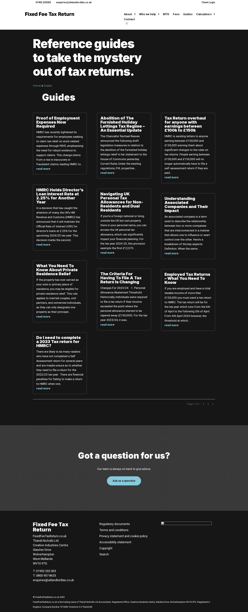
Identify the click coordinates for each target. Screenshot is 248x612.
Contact (129, 19)
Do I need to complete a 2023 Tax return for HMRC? (58, 341)
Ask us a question (124, 480)
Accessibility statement (115, 542)
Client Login (208, 2)
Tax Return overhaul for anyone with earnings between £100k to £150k (185, 124)
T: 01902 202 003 (44, 571)
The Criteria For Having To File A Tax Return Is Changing (121, 277)
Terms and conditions (114, 530)
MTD (166, 14)
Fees (176, 14)
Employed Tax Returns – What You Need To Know (187, 278)
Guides (187, 14)
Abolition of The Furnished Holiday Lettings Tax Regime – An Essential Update (122, 124)
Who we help (147, 14)
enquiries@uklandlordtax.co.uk (53, 580)
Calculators (204, 14)
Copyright (105, 548)
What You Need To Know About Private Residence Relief (57, 269)
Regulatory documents (114, 524)
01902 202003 (43, 2)
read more (43, 168)
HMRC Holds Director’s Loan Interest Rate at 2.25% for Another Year (59, 195)
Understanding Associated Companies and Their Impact (186, 204)
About (128, 14)
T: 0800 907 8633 (44, 575)
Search (104, 554)
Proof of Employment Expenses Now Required (58, 122)
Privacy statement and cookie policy (123, 536)
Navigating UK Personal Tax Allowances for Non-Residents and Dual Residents (121, 202)
